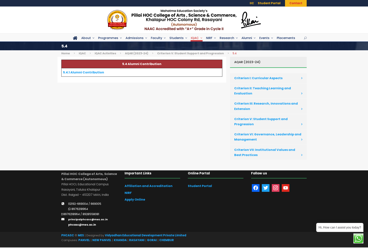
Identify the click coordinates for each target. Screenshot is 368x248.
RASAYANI (137, 240)
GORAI (152, 240)
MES (81, 235)
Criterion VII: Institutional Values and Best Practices (264, 152)
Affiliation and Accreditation (148, 186)
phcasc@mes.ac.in (82, 225)
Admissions (135, 38)
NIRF (209, 38)
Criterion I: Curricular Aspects (258, 78)
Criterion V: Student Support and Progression (261, 121)
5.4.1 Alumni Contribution (83, 72)
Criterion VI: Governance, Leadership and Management (267, 137)
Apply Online (135, 199)
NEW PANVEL (101, 240)
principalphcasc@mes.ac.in (88, 219)
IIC (252, 3)
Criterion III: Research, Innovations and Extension (266, 106)
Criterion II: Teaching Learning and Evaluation (262, 91)
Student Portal (269, 3)
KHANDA (120, 240)
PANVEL (84, 240)
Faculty (156, 38)
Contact (295, 3)
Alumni (247, 38)
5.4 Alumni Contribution (141, 64)
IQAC (195, 38)
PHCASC (67, 235)
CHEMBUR (166, 240)
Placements (286, 38)
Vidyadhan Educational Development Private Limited (145, 235)
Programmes (108, 38)
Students (176, 38)
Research (227, 38)
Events (264, 38)
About (86, 38)
